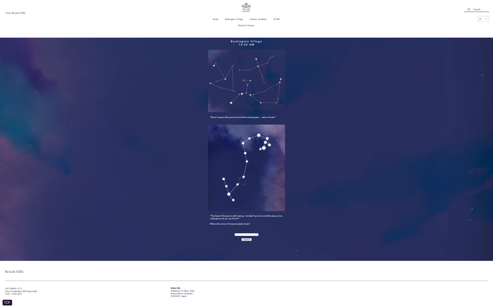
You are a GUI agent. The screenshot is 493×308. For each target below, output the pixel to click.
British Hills (14, 271)
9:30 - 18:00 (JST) (13, 294)
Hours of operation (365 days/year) (21, 291)
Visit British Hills (16, 13)
